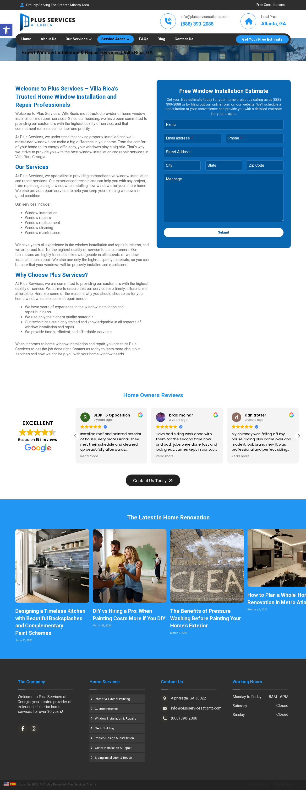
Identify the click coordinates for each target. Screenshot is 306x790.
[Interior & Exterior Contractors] (47, 22)
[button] (6, 30)
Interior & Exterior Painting (112, 699)
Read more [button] (89, 456)
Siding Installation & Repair (113, 757)
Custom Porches (106, 708)
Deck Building (104, 728)
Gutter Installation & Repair (113, 748)
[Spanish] (13, 783)
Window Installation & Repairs (115, 718)
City (169, 165)
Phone (235, 138)
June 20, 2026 (23, 640)
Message (174, 179)
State (212, 165)
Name (171, 124)
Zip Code (256, 165)
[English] (7, 783)
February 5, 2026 (257, 609)
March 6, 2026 (178, 633)
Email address (179, 138)
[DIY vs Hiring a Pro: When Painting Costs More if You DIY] (130, 566)
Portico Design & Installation (114, 738)
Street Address (178, 151)
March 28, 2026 (102, 625)
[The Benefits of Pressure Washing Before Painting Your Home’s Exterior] (207, 566)
